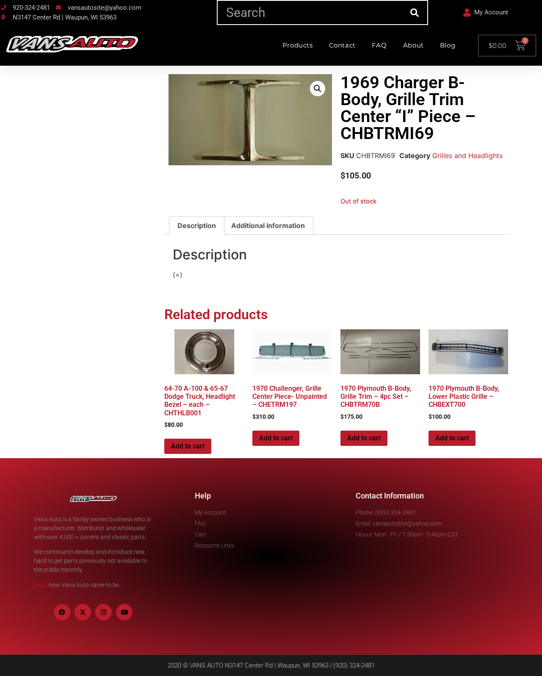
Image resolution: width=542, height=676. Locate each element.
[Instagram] (103, 612)
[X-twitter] (83, 612)
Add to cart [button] (188, 446)
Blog (447, 45)
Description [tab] (196, 225)
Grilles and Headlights (467, 155)
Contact (342, 45)
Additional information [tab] (268, 225)
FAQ (379, 45)
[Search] (414, 12)
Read (40, 584)
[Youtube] (124, 612)
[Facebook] (62, 612)
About (413, 45)
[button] (317, 88)
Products (297, 45)
